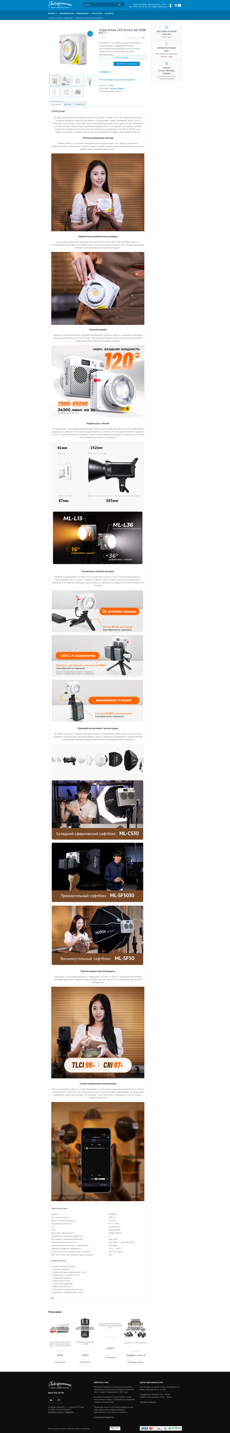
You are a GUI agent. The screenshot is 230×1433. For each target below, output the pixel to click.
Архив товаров (117, 88)
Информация (82, 13)
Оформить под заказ (126, 64)
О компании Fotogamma (104, 1417)
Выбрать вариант (136, 1362)
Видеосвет (69, 18)
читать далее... (123, 57)
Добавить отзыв (135, 38)
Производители (66, 13)
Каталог (51, 13)
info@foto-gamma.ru (158, 7)
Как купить (97, 13)
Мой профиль (170, 5)
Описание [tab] (56, 104)
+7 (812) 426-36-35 (139, 7)
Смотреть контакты (148, 1402)
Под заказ (61, 1362)
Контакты (109, 13)
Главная (51, 18)
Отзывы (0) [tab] (80, 104)
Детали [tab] (67, 104)
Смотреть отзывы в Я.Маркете (60, 1412)
